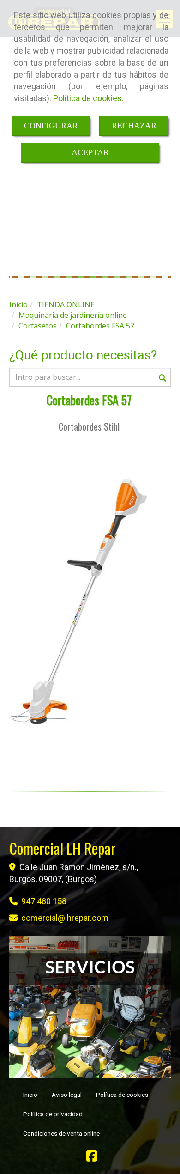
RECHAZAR (134, 125)
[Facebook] (91, 1158)
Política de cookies (87, 98)
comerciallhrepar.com (64, 918)
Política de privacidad (53, 1114)
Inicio (30, 1094)
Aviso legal (67, 1094)
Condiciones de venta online (61, 1133)
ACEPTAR (90, 152)
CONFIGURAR (51, 125)
